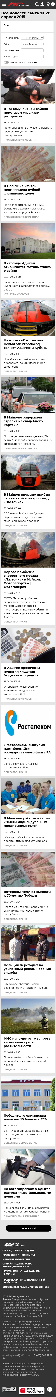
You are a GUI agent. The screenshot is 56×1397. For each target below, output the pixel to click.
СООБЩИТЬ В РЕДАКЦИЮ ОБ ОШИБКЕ (25, 1287)
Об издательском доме (18, 1250)
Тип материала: (11, 38)
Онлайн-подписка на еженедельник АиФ (17, 1265)
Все (6, 25)
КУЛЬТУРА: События (16, 294)
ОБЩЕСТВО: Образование (20, 1143)
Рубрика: (8, 44)
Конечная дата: (11, 56)
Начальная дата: (12, 50)
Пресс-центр (10, 1255)
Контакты (28, 1255)
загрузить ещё (29, 1228)
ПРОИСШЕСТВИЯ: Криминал (21, 217)
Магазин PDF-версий (16, 1259)
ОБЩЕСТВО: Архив (15, 371)
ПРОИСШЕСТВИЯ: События (20, 140)
